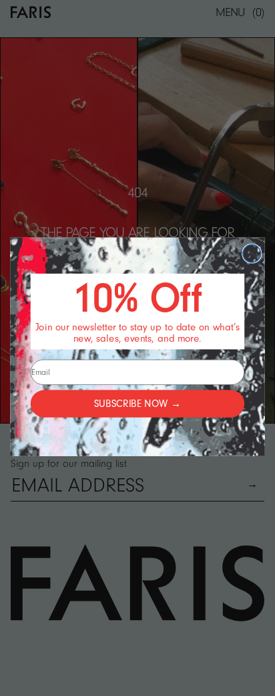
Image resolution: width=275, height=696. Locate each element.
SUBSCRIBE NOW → (137, 404)
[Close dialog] (252, 253)
